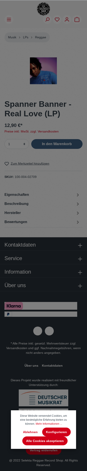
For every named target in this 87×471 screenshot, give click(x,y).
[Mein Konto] (66, 19)
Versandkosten (16, 348)
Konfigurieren (56, 432)
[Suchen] (47, 19)
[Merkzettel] (57, 19)
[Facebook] (37, 331)
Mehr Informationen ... (49, 423)
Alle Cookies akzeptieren (45, 441)
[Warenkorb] (77, 19)
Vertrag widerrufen (44, 450)
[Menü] (8, 19)
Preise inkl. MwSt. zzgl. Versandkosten (31, 131)
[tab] (42, 203)
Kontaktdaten (52, 365)
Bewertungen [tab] (15, 222)
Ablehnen (30, 432)
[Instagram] (49, 331)
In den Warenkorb (57, 144)
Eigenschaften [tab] (16, 195)
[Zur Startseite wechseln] (43, 9)
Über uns (31, 365)
